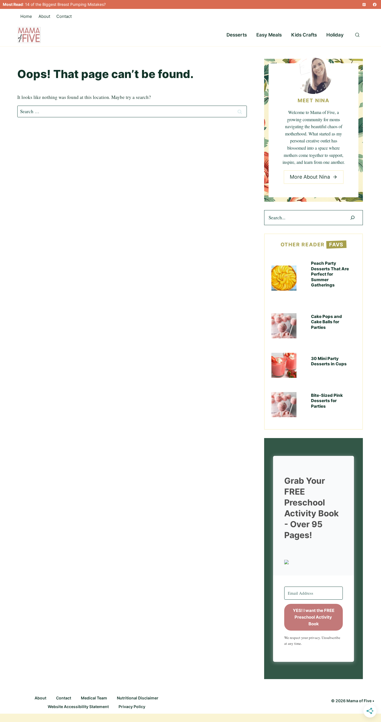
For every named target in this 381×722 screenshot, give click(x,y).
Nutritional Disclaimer (137, 698)
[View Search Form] (357, 35)
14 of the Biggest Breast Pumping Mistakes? (65, 4)
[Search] (352, 217)
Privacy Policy (132, 706)
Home (26, 16)
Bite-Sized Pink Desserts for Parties (327, 401)
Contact (64, 16)
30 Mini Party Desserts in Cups (329, 361)
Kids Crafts (304, 35)
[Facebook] (374, 4)
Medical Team (94, 698)
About (44, 16)
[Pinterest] (364, 4)
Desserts (236, 35)
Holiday (335, 35)
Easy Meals (269, 35)
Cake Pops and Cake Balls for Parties (326, 322)
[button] (313, 562)
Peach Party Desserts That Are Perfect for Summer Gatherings (330, 274)
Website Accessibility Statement (78, 706)
